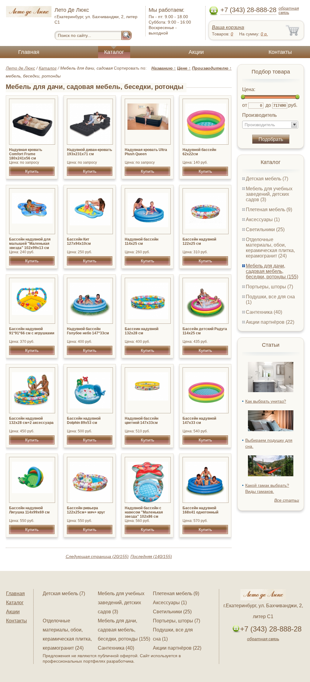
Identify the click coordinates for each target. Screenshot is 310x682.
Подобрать (271, 139)
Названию (163, 68)
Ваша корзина (228, 27)
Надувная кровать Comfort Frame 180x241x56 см (25, 154)
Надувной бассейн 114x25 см (141, 241)
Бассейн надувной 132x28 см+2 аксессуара (31, 420)
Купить (31, 171)
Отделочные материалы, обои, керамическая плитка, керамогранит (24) (270, 247)
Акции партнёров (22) (270, 322)
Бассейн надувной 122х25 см (199, 241)
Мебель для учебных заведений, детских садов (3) (269, 194)
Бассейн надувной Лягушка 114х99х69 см (29, 510)
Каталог (114, 52)
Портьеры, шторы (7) (269, 286)
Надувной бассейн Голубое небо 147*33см (88, 331)
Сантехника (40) (264, 312)
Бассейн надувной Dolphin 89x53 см (84, 420)
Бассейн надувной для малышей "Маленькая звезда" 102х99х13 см (30, 243)
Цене (184, 68)
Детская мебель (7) (267, 178)
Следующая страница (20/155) (97, 556)
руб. (292, 105)
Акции (196, 52)
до (268, 105)
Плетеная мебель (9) (269, 209)
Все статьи (286, 500)
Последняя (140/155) (151, 556)
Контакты (280, 52)
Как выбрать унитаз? (265, 401)
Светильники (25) (265, 229)
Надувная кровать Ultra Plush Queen (146, 152)
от (244, 105)
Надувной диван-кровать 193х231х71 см (89, 152)
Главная (28, 52)
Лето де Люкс (20, 68)
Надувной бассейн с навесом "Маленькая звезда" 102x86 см (144, 512)
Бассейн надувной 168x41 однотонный (200, 510)
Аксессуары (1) (263, 219)
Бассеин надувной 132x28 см (141, 331)
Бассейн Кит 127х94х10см (79, 241)
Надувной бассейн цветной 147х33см (141, 420)
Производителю (212, 68)
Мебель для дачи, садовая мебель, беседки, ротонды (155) (272, 271)
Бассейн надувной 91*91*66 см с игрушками (31, 331)
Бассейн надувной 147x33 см (199, 420)
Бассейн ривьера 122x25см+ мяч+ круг (86, 510)
